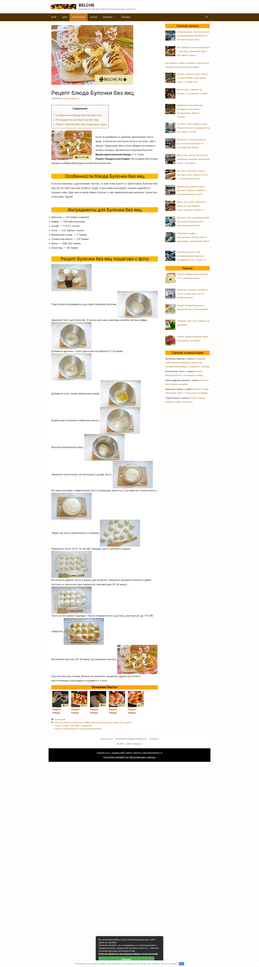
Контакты (154, 739)
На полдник (125, 722)
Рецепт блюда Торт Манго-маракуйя (73, 725)
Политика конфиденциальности (131, 739)
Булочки (59, 722)
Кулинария (78, 17)
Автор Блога (106, 739)
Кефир (87, 722)
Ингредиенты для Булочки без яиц (76, 119)
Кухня (93, 17)
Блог (54, 17)
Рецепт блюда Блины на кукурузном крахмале (78, 728)
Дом (64, 17)
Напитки (107, 17)
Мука (116, 722)
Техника (126, 17)
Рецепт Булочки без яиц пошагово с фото (80, 124)
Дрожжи (78, 722)
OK (181, 964)
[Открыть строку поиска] (206, 17)
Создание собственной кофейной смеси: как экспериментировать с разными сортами (187, 362)
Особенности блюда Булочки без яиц (77, 115)
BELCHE (86, 5)
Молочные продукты (101, 722)
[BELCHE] (63, 6)
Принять (126, 959)
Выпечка (68, 722)
